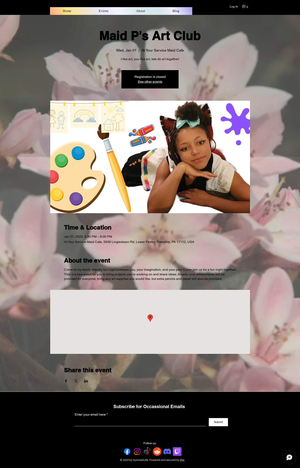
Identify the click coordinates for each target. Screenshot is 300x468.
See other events (150, 82)
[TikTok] (147, 451)
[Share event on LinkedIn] (86, 381)
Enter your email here (90, 414)
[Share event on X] (76, 381)
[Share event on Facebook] (66, 381)
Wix (182, 460)
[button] (246, 6)
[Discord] (167, 451)
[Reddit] (157, 451)
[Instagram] (137, 451)
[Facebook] (127, 451)
